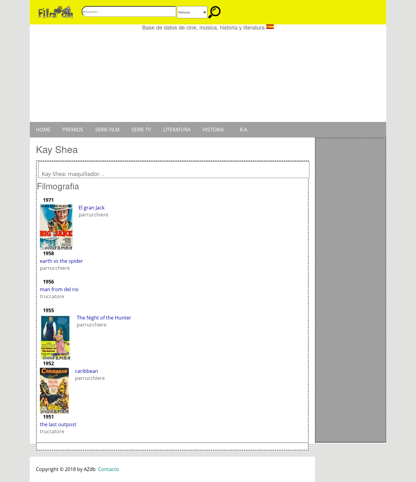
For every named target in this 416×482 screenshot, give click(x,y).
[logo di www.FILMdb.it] (55, 11)
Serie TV (141, 129)
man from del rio (59, 289)
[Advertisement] (208, 76)
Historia (213, 129)
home (43, 129)
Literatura (176, 129)
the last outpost (58, 424)
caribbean (86, 371)
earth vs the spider (61, 261)
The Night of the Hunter (104, 317)
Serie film (107, 129)
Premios (72, 129)
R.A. (244, 129)
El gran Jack (91, 207)
